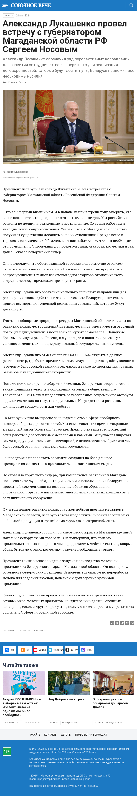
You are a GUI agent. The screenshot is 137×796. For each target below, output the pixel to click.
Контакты (50, 734)
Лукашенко (10, 631)
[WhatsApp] (132, 623)
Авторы (66, 734)
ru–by (74, 649)
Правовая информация (91, 734)
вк (12, 649)
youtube (43, 649)
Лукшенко (39, 631)
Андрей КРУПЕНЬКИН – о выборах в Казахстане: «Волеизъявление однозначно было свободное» (22, 707)
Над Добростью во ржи (66, 699)
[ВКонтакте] (112, 623)
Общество (54, 723)
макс (90, 649)
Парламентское (12, 723)
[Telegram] (122, 623)
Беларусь (25, 631)
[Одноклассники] (117, 623)
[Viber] (127, 623)
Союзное (98, 723)
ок (27, 649)
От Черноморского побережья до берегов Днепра (110, 703)
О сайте (35, 734)
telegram (58, 649)
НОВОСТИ (8, 15)
